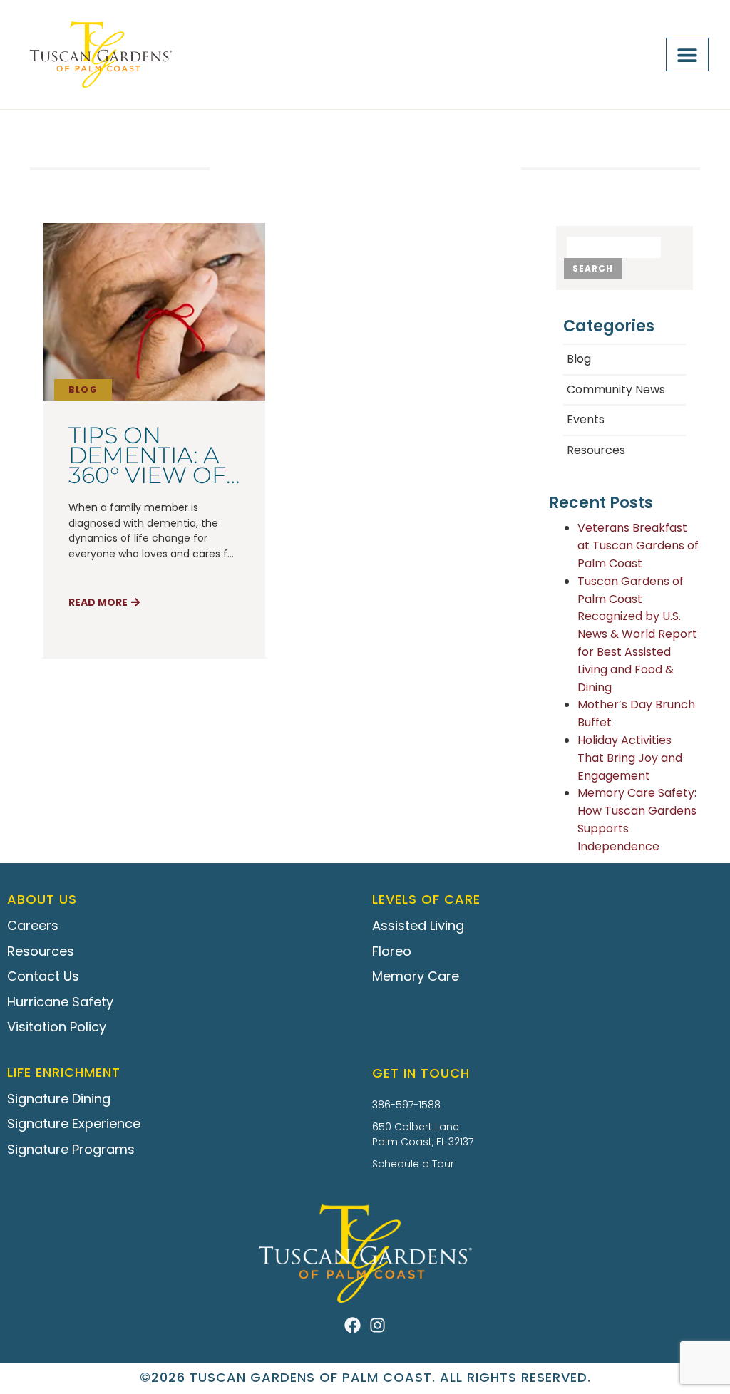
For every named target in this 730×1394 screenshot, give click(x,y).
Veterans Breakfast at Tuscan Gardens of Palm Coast (638, 546)
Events (586, 419)
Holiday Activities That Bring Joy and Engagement (629, 758)
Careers (32, 925)
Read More (98, 602)
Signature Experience (73, 1123)
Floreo (391, 951)
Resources (596, 450)
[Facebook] (352, 1325)
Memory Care (415, 976)
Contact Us (43, 976)
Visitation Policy (56, 1027)
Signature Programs (71, 1149)
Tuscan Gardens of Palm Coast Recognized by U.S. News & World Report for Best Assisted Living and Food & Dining (637, 634)
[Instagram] (377, 1325)
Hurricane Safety (60, 1002)
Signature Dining (58, 1099)
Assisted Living (418, 925)
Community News (616, 389)
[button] (687, 54)
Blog (83, 389)
